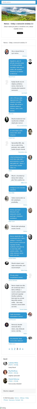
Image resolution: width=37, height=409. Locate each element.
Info (22, 400)
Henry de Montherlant (22, 125)
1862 (11, 381)
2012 (16, 373)
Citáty (27, 398)
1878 (11, 365)
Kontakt (17, 400)
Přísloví (6, 400)
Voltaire (10, 170)
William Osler (24, 182)
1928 (16, 365)
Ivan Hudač (24, 93)
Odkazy (22, 398)
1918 (16, 381)
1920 (11, 373)
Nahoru (17, 398)
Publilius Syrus (12, 343)
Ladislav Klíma (13, 363)
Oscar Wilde (11, 192)
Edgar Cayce (12, 221)
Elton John (11, 113)
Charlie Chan (12, 138)
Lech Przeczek (12, 319)
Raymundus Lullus (22, 152)
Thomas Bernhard (13, 280)
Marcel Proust (12, 76)
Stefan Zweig (24, 270)
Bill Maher (24, 56)
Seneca (25, 204)
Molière (25, 333)
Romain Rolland (12, 258)
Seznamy (12, 400)
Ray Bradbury (13, 371)
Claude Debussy (14, 379)
